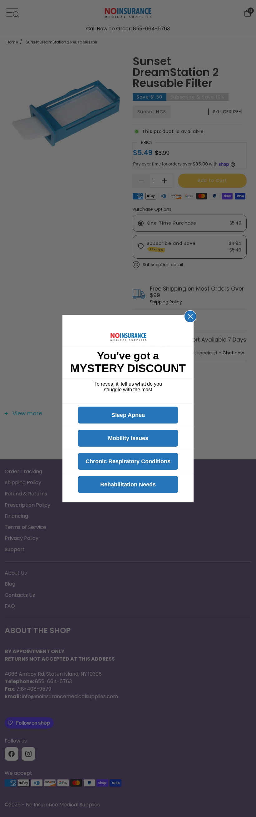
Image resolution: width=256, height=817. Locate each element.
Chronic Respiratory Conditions (128, 461)
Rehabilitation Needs (128, 484)
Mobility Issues (128, 438)
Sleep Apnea (128, 415)
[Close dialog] (190, 316)
